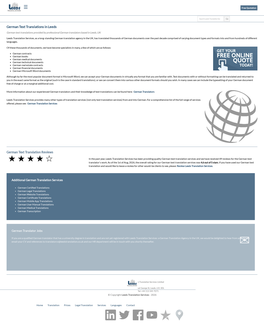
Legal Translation (84, 305)
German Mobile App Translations (35, 201)
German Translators (144, 91)
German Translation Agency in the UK (179, 238)
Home (40, 305)
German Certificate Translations (34, 197)
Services (101, 305)
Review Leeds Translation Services (195, 165)
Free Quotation (249, 8)
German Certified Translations (34, 187)
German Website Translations (33, 194)
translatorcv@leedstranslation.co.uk (64, 241)
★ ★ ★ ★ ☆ (30, 158)
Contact (130, 305)
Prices (67, 305)
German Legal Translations (32, 190)
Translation (53, 305)
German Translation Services (42, 103)
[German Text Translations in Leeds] (132, 288)
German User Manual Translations (36, 204)
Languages (116, 305)
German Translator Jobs (27, 230)
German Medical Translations (33, 207)
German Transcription (29, 211)
